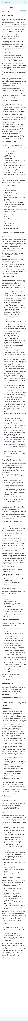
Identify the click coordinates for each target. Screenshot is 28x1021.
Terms (5, 7)
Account (4, 705)
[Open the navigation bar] (25, 2)
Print (23, 11)
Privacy (11, 7)
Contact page (13, 807)
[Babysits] (6, 2)
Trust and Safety (6, 564)
